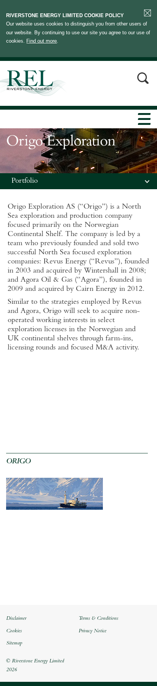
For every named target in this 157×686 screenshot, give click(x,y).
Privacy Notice (92, 631)
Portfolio (24, 181)
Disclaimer (16, 618)
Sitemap (14, 643)
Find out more (41, 41)
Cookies (14, 631)
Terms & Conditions (98, 618)
